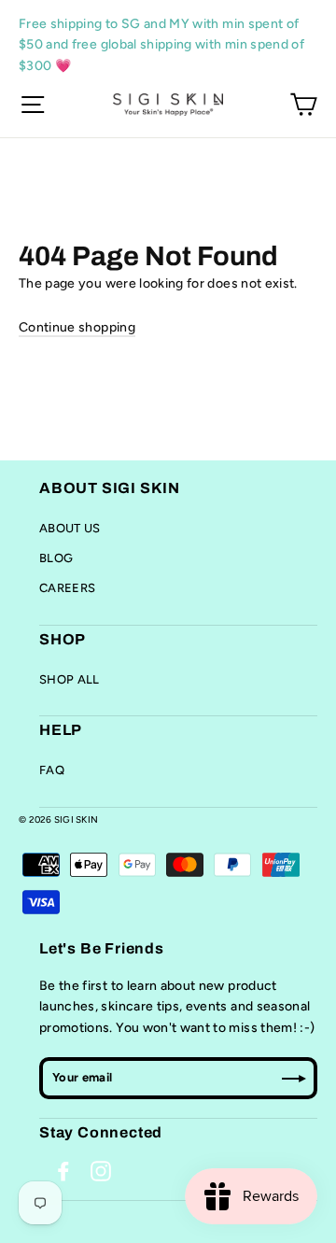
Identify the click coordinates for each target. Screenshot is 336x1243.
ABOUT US (70, 528)
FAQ (51, 770)
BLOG (56, 558)
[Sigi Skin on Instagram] (101, 1170)
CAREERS (67, 588)
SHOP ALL (69, 679)
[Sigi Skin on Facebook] (63, 1170)
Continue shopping (77, 327)
